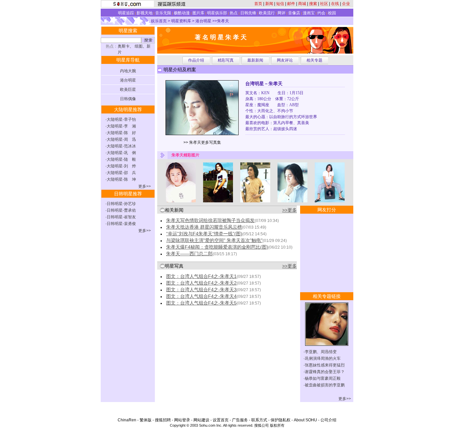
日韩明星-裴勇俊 (121, 223)
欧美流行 (267, 13)
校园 (332, 13)
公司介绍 (328, 420)
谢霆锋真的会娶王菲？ (325, 371)
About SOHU (305, 420)
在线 (335, 3)
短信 (280, 3)
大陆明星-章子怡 (121, 119)
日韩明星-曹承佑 (121, 210)
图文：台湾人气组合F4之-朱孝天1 (201, 276)
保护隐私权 (280, 420)
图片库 (198, 13)
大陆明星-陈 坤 (121, 179)
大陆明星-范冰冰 (121, 146)
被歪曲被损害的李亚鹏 (325, 385)
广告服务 (240, 420)
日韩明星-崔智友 (121, 217)
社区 (324, 3)
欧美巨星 (128, 89)
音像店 (294, 13)
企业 (346, 3)
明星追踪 (126, 13)
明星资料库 (181, 21)
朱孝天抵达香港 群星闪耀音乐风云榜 (204, 227)
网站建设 (201, 420)
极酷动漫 (182, 13)
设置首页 (221, 420)
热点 (234, 13)
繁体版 (146, 420)
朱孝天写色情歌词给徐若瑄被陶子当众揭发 (210, 220)
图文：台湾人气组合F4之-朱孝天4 (201, 296)
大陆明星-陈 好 (121, 132)
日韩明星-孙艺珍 (121, 203)
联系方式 (259, 420)
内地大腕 (128, 71)
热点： (112, 46)
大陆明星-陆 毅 (121, 159)
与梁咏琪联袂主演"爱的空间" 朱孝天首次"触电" (214, 240)
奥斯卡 (124, 46)
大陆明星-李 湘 (121, 126)
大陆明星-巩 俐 (121, 152)
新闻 (269, 3)
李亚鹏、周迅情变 (321, 351)
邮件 (291, 3)
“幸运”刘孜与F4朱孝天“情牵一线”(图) (204, 233)
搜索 (313, 3)
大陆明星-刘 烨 (121, 166)
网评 (281, 13)
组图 (139, 46)
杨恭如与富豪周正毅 (323, 378)
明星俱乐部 (217, 13)
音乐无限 (163, 13)
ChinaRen (127, 420)
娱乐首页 (159, 21)
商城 (302, 3)
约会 (321, 13)
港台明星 (203, 21)
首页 (258, 3)
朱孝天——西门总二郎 (189, 253)
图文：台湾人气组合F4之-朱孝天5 (201, 303)
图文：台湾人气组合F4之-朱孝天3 (201, 289)
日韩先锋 (248, 13)
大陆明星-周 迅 (121, 139)
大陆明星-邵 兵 (121, 172)
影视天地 (145, 13)
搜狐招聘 (163, 420)
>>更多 (289, 210)
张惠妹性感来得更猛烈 (325, 365)
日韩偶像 (128, 99)
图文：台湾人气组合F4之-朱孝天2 (201, 283)
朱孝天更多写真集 (205, 142)
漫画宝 (309, 13)
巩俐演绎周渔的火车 (323, 358)
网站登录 (182, 420)
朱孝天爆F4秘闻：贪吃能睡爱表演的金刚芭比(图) (217, 247)
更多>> (144, 186)
